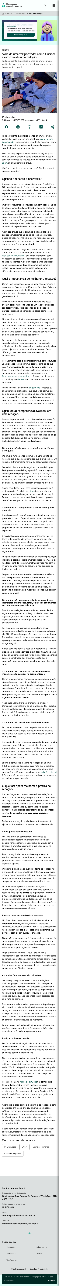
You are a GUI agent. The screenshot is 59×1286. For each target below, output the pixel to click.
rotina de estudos (28, 1081)
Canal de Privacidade (39, 1269)
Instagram (40, 1247)
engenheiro (35, 387)
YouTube (10, 1260)
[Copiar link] (52, 127)
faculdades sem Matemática (16, 376)
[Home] (3, 14)
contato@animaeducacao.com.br (18, 1215)
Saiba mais (9, 1280)
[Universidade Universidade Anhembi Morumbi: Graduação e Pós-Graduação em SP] (12, 5)
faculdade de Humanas (13, 255)
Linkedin (10, 1253)
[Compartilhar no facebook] (6, 127)
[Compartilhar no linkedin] (41, 127)
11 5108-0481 (9, 1207)
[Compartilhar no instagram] (18, 127)
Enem (5, 163)
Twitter (39, 1253)
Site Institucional (18, 1269)
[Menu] (53, 5)
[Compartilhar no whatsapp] (29, 127)
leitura (32, 491)
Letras (21, 379)
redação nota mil (48, 772)
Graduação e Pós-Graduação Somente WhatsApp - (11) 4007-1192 (29, 1197)
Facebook (10, 1247)
